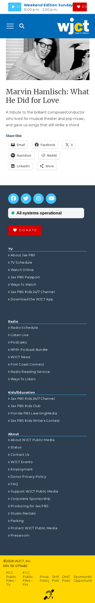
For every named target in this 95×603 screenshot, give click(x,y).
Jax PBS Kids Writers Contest (35, 421)
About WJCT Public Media (32, 440)
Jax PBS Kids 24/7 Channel (33, 292)
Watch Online (22, 270)
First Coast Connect (27, 364)
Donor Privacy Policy (28, 477)
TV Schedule (21, 262)
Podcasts (19, 342)
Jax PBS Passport (25, 277)
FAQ (14, 484)
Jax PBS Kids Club (26, 406)
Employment (22, 469)
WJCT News (20, 357)
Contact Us (20, 454)
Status (16, 447)
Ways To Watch (23, 284)
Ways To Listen (23, 379)
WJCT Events (21, 462)
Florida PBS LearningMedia (34, 413)
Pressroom (20, 535)
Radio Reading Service (30, 372)
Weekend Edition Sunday (48, 5)
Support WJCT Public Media (34, 491)
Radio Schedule (24, 328)
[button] (10, 26)
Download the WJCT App (32, 299)
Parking (17, 521)
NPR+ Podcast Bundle (29, 350)
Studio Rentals (23, 513)
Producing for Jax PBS (29, 506)
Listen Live (20, 335)
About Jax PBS (23, 255)
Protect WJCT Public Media (34, 528)
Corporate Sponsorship (30, 499)
